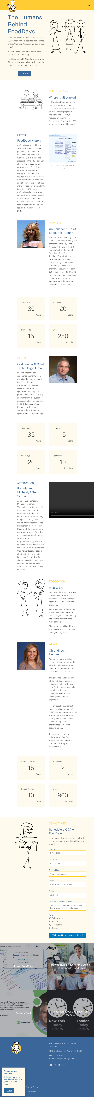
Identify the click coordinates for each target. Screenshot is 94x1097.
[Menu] (45, 6)
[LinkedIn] (59, 1065)
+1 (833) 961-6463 (57, 1055)
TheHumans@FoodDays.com (61, 1058)
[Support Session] (63, 1065)
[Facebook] (51, 1065)
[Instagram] (55, 1065)
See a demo (24, 73)
